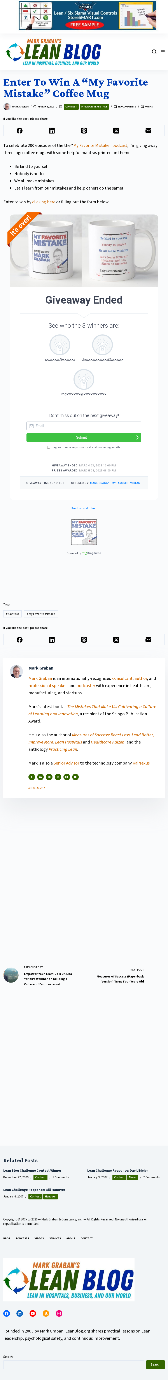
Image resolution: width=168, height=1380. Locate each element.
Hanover (50, 1196)
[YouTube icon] (75, 777)
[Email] (148, 130)
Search (8, 1357)
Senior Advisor (66, 763)
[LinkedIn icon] (40, 777)
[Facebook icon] (31, 777)
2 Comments (151, 1177)
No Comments (127, 107)
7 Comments (60, 1177)
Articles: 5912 (36, 788)
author (141, 678)
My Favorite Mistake (94, 107)
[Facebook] (20, 130)
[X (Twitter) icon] (58, 777)
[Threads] (84, 130)
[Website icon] (49, 777)
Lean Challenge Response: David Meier (117, 1170)
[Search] (154, 51)
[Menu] (163, 52)
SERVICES (55, 1238)
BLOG (6, 1238)
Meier (132, 1177)
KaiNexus (141, 763)
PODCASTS (22, 1238)
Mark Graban (40, 678)
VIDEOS (39, 1238)
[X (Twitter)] (116, 130)
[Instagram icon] (66, 777)
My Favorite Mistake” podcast (100, 145)
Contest (71, 107)
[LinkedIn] (52, 130)
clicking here (43, 202)
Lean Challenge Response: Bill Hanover (34, 1189)
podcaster (85, 686)
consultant (122, 678)
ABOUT (70, 1238)
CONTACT (87, 1238)
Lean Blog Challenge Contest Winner (32, 1170)
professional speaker (47, 686)
